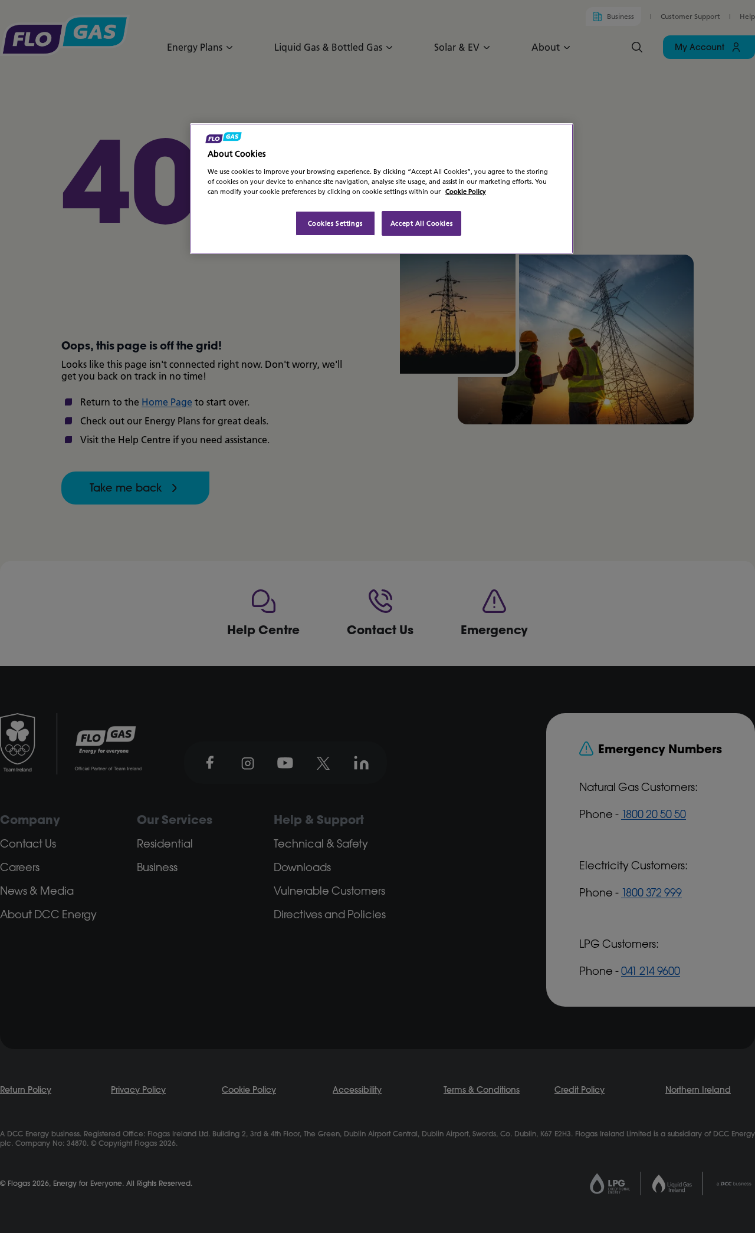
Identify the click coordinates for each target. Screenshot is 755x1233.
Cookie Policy (465, 191)
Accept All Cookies (421, 223)
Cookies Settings (335, 223)
